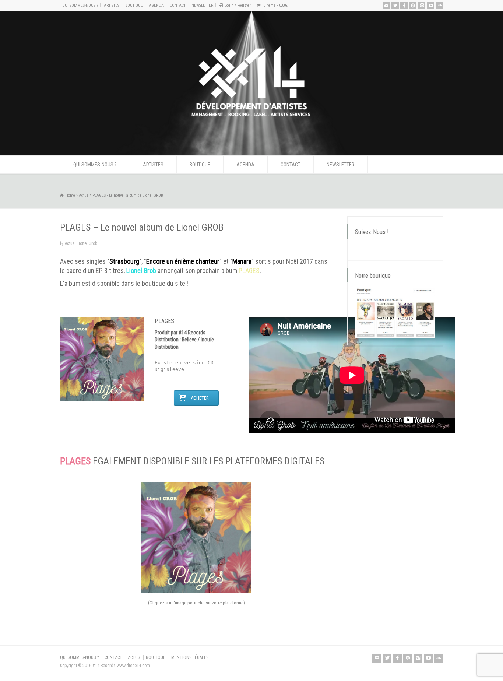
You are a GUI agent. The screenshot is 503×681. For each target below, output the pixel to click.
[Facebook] (404, 5)
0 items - (275, 5)
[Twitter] (395, 5)
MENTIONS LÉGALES (189, 657)
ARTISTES (111, 5)
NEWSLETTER (202, 5)
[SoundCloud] (439, 5)
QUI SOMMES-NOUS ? (80, 5)
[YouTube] (430, 5)
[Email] (386, 5)
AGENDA (156, 5)
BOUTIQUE (134, 5)
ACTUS (134, 657)
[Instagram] (421, 5)
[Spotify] (412, 5)
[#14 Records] (251, 141)
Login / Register (238, 5)
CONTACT (178, 5)
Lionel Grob (87, 243)
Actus (70, 243)
